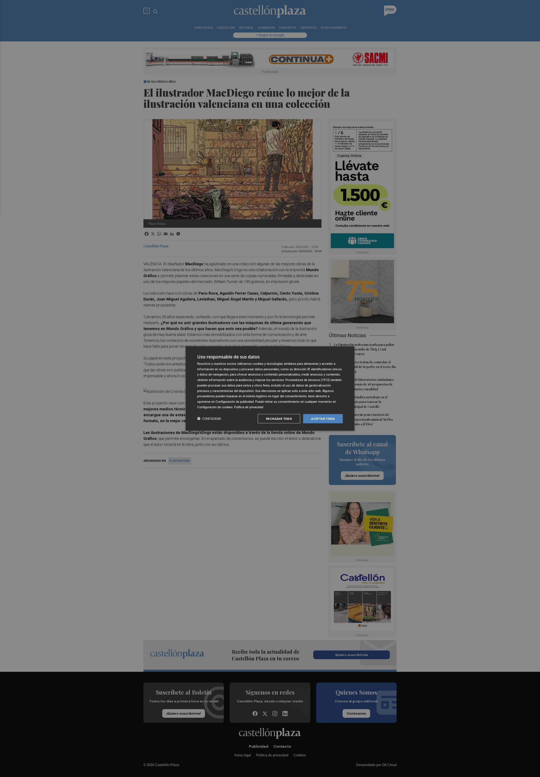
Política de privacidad (248, 407)
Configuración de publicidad (235, 402)
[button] (209, 418)
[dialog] (270, 388)
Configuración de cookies (215, 407)
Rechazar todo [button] (279, 418)
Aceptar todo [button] (323, 418)
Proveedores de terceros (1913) (307, 380)
